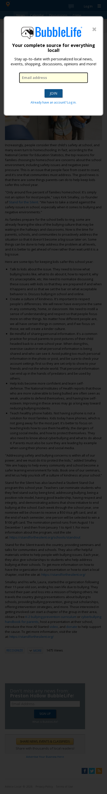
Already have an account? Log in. (53, 102)
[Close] (94, 29)
